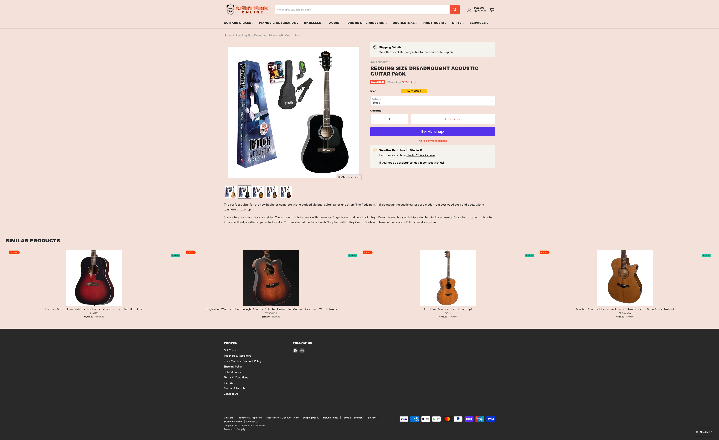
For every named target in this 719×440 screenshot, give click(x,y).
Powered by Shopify (234, 429)
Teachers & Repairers (237, 355)
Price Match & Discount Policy (243, 361)
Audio (334, 22)
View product (94, 282)
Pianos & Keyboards (278, 22)
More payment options (433, 140)
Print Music (434, 22)
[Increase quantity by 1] (403, 119)
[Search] (455, 9)
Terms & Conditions (236, 377)
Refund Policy (232, 372)
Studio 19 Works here (420, 155)
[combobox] (362, 9)
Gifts (457, 22)
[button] (230, 192)
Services (478, 22)
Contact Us (231, 393)
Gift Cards (230, 350)
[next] (709, 285)
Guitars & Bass (238, 22)
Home (228, 35)
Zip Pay (228, 383)
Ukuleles (313, 22)
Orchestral (404, 22)
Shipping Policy (233, 366)
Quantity (375, 110)
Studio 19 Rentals (234, 388)
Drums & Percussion (367, 22)
